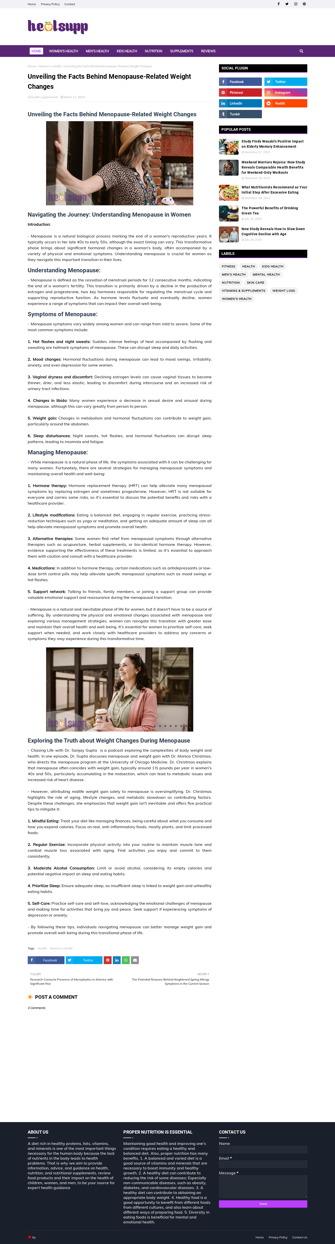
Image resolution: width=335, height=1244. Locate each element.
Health (42, 948)
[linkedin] (240, 103)
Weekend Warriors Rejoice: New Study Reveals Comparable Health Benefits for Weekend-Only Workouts (273, 167)
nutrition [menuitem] (153, 51)
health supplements (44, 97)
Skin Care (255, 282)
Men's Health (234, 274)
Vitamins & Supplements (243, 290)
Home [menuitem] (36, 51)
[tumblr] (240, 114)
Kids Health (272, 266)
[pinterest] (304, 4)
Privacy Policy (50, 4)
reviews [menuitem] (208, 51)
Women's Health (50, 66)
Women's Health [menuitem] (63, 51)
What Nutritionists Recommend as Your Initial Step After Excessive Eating (274, 189)
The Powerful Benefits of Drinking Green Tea (270, 210)
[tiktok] (285, 114)
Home (32, 4)
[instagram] (296, 4)
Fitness (228, 266)
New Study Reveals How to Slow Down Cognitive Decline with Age (273, 231)
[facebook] (278, 4)
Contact (69, 4)
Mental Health (266, 274)
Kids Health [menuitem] (127, 51)
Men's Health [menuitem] (97, 51)
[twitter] (287, 4)
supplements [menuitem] (181, 51)
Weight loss (283, 290)
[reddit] (285, 103)
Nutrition (231, 282)
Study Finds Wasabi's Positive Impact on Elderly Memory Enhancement (273, 143)
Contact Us (299, 1237)
